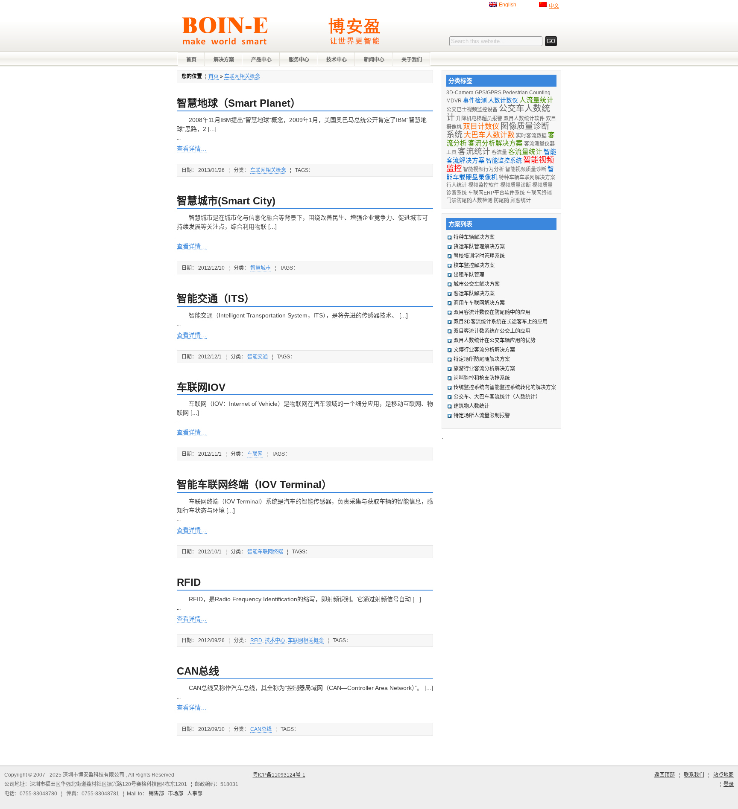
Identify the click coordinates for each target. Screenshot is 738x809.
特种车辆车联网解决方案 (527, 177)
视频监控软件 (483, 185)
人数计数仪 (503, 100)
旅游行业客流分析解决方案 (484, 369)
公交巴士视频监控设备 (472, 110)
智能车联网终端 (265, 552)
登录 (728, 784)
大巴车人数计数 (489, 135)
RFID (189, 582)
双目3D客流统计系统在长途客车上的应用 (501, 322)
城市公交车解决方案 (477, 284)
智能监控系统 (504, 160)
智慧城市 (260, 268)
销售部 (156, 794)
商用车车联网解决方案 (479, 303)
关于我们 (411, 60)
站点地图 (723, 775)
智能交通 (257, 357)
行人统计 (456, 185)
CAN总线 (198, 671)
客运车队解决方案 (474, 294)
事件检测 (475, 100)
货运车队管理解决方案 (479, 247)
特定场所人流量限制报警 (482, 416)
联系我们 (694, 775)
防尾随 (501, 201)
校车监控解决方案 (474, 265)
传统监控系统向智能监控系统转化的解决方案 (505, 387)
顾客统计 (520, 201)
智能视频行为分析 (483, 169)
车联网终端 (539, 193)
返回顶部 (664, 775)
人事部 (194, 794)
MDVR (454, 101)
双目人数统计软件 (524, 119)
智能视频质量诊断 (525, 169)
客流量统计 (525, 151)
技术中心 (336, 60)
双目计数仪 (481, 126)
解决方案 (224, 60)
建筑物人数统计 (471, 406)
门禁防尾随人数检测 (469, 201)
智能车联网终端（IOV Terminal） (254, 484)
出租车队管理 (469, 275)
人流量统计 (536, 100)
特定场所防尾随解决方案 (482, 359)
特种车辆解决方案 (474, 237)
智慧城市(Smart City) (226, 201)
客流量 (499, 152)
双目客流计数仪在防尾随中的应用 (492, 312)
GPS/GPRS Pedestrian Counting (513, 93)
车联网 (255, 454)
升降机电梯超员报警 (479, 119)
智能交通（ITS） (216, 298)
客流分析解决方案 (495, 143)
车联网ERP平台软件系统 (496, 193)
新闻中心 (374, 60)
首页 (191, 60)
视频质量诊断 (515, 185)
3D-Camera (460, 93)
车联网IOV (201, 387)
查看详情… (192, 148)
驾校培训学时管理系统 (479, 256)
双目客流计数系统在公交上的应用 (492, 331)
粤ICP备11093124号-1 (279, 775)
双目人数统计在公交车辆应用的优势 (495, 340)
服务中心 (299, 60)
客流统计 (474, 151)
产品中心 (261, 60)
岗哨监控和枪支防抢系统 (482, 378)
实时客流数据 (531, 136)
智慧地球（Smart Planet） (239, 103)
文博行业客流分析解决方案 (484, 350)
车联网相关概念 (242, 76)
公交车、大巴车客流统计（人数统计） (497, 397)
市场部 (175, 794)
